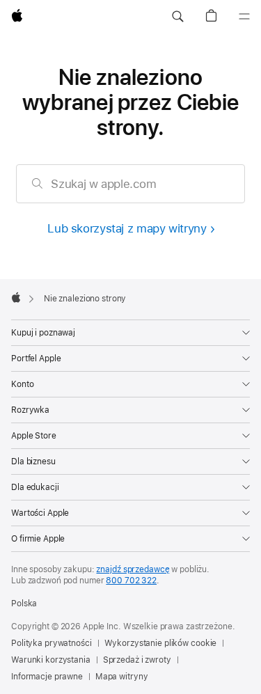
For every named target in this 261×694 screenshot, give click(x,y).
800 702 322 (131, 580)
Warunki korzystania (50, 660)
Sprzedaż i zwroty (137, 660)
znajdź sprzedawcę (132, 569)
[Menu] (244, 16)
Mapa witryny (121, 676)
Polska (24, 603)
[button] (177, 16)
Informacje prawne (47, 676)
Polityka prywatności (51, 643)
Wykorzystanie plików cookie (160, 643)
